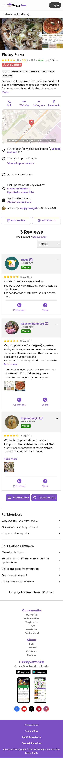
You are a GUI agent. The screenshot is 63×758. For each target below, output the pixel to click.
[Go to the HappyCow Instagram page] (46, 709)
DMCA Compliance (31, 737)
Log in (55, 5)
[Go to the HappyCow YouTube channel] (24, 709)
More (5, 92)
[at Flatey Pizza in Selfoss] (52, 26)
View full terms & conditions (18, 581)
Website (24, 105)
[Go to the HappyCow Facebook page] (17, 709)
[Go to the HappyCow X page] (31, 709)
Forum (31, 625)
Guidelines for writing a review (20, 527)
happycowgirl (28, 208)
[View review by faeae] (11, 263)
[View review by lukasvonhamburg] (11, 327)
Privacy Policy (31, 725)
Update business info (20, 192)
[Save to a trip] (53, 22)
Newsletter (31, 629)
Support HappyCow (31, 743)
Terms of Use (31, 731)
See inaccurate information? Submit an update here (25, 560)
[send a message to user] (31, 260)
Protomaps (20, 140)
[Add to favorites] (59, 22)
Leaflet (11, 140)
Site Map (32, 655)
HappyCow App (31, 662)
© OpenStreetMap (35, 140)
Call (9, 105)
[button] (31, 123)
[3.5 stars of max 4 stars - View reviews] (8, 60)
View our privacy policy (16, 533)
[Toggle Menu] (3, 5)
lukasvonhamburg (18, 188)
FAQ (31, 644)
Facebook (53, 105)
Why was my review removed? (20, 520)
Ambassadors (31, 618)
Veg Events (31, 622)
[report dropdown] (57, 260)
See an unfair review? (14, 575)
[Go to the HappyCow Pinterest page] (39, 709)
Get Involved (31, 633)
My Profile (31, 614)
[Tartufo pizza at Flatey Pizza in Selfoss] (21, 34)
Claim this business (19, 202)
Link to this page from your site (20, 569)
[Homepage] (16, 5)
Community (31, 610)
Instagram (39, 105)
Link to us (31, 651)
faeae (24, 259)
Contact (31, 647)
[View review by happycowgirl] (11, 422)
